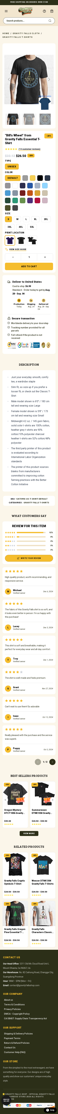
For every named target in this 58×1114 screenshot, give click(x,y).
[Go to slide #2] (29, 119)
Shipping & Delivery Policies (18, 1033)
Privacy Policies (12, 1009)
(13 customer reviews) (29, 149)
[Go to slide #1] (13, 119)
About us (8, 1000)
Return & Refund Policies (17, 1043)
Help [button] (52, 1110)
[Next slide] (49, 79)
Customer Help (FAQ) (15, 1052)
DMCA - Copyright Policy (17, 1014)
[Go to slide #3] (45, 119)
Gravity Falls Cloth (26, 33)
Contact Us (9, 1047)
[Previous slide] (9, 79)
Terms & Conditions (14, 1004)
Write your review (31, 558)
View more (29, 833)
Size (7, 213)
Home (5, 33)
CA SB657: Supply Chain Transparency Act (25, 1018)
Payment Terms (12, 1038)
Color (9, 172)
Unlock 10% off (6, 1100)
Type (8, 161)
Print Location (14, 232)
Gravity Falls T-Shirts (17, 37)
